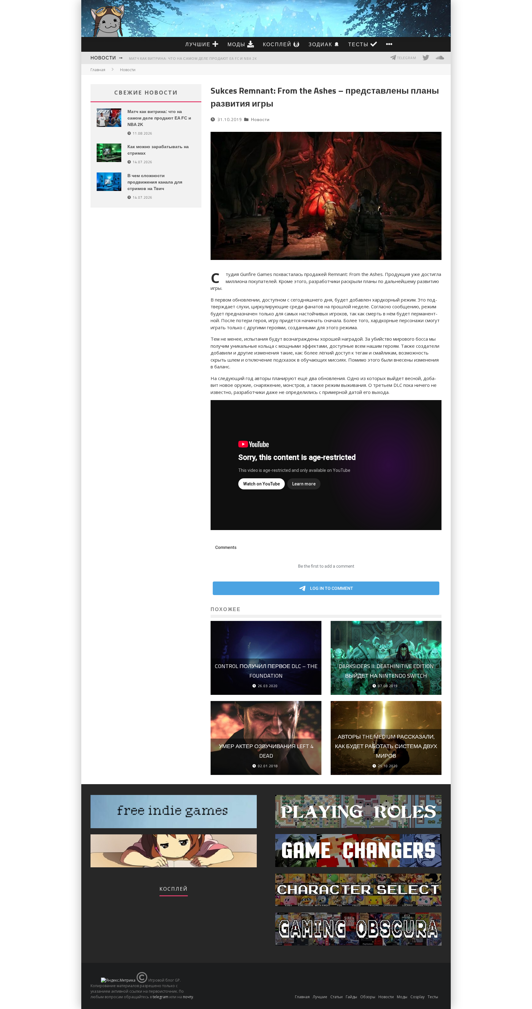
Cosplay (417, 996)
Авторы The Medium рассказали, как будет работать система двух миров (386, 746)
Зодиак (321, 44)
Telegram (406, 57)
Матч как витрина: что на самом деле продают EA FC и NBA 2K (193, 58)
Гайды (351, 996)
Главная (98, 69)
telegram (160, 996)
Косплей (278, 44)
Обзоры (367, 996)
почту (188, 996)
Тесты (359, 44)
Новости (103, 57)
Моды (237, 44)
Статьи (336, 996)
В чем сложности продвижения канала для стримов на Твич (154, 182)
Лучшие (198, 44)
